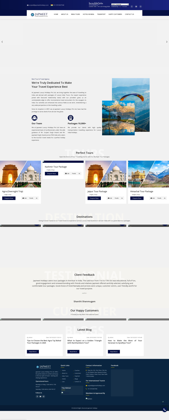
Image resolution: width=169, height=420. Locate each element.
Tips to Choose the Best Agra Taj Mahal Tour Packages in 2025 (44, 341)
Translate (124, 6)
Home (56, 14)
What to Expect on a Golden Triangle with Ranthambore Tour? (84, 341)
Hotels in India (88, 14)
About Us (64, 14)
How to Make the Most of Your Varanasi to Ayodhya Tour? (125, 341)
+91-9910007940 (58, 5)
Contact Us (129, 14)
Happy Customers (115, 14)
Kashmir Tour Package (56, 166)
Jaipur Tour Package (97, 191)
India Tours (75, 14)
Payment (77, 376)
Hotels (64, 379)
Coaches (77, 370)
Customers (78, 373)
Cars (63, 381)
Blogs (76, 379)
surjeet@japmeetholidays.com (38, 5)
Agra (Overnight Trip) (12, 191)
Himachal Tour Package (141, 191)
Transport (101, 14)
